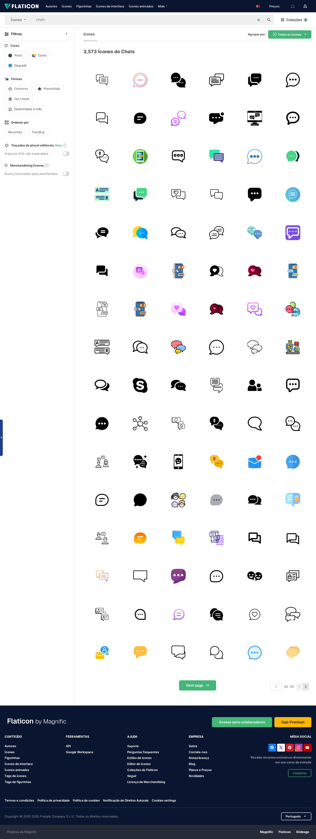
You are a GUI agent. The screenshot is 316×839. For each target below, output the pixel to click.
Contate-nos (198, 752)
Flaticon (285, 832)
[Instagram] (299, 748)
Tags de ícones (15, 776)
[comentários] (102, 385)
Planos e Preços (200, 770)
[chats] (102, 118)
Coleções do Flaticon (142, 770)
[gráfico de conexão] (140, 423)
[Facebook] (272, 748)
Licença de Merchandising (146, 782)
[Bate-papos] (140, 156)
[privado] (293, 500)
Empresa (196, 736)
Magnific (266, 832)
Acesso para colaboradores (242, 722)
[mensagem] (178, 118)
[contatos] (254, 385)
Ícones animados (141, 6)
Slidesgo (302, 832)
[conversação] (178, 423)
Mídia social (300, 736)
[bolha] (254, 423)
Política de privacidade (53, 800)
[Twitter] (281, 748)
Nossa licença (199, 758)
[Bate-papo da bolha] (140, 232)
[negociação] (102, 156)
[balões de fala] (178, 80)
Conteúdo (13, 736)
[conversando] (254, 500)
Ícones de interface (110, 6)
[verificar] (102, 652)
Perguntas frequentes (143, 752)
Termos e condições (19, 800)
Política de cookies (86, 800)
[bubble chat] (178, 232)
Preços (274, 6)
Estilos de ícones (139, 758)
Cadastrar (300, 773)
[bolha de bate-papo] (216, 118)
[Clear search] (259, 20)
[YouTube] (307, 748)
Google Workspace (79, 752)
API (68, 746)
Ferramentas (77, 736)
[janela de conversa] (178, 347)
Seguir (131, 776)
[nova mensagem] (254, 461)
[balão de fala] (216, 232)
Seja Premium (292, 722)
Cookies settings (164, 800)
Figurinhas (83, 6)
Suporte (133, 746)
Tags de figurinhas (18, 782)
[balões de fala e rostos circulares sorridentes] (254, 576)
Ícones (67, 6)
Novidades (196, 776)
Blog (192, 764)
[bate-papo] (102, 80)
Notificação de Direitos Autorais (126, 800)
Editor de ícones (139, 764)
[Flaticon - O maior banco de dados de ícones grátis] (22, 6)
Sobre (193, 746)
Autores (51, 6)
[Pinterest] (290, 748)
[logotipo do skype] (140, 385)
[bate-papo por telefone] (178, 461)
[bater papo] (254, 80)
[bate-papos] (254, 118)
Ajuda (132, 736)
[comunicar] (293, 347)
